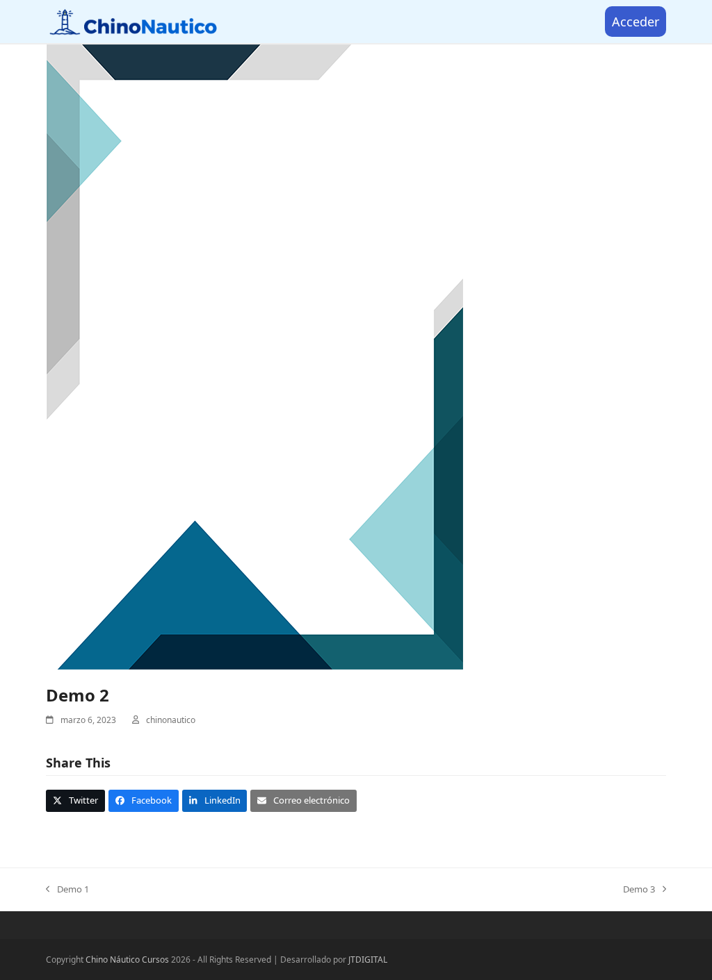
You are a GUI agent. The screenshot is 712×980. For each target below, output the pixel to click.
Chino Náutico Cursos (127, 959)
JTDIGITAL (367, 959)
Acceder (635, 21)
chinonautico (170, 720)
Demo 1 (67, 890)
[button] (75, 800)
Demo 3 (639, 890)
